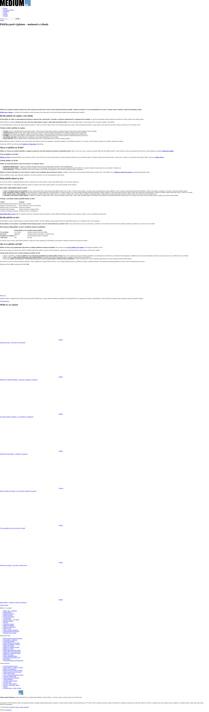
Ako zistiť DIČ (7, 682)
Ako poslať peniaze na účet (10, 666)
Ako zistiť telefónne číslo (9, 676)
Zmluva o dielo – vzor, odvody (11, 619)
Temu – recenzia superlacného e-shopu (13, 675)
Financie (5, 14)
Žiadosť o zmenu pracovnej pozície (12, 672)
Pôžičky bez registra (8, 654)
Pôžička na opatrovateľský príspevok (12, 638)
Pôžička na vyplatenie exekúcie (11, 647)
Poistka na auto (7, 628)
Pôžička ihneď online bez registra (11, 650)
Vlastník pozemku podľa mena (11, 678)
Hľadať (17, 18)
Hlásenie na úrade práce (9, 627)
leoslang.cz (9, 710)
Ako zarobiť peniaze (8, 624)
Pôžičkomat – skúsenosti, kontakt (11, 653)
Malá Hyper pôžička (167, 151)
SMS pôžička (6, 659)
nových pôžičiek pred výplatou (75, 247)
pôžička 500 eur (159, 157)
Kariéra (5, 13)
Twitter (2, 301)
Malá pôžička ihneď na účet (7, 214)
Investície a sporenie (8, 10)
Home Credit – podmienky (10, 610)
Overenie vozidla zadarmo (10, 683)
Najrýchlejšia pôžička (8, 641)
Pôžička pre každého (8, 625)
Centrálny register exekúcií (10, 680)
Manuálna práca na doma (9, 633)
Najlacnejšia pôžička (8, 645)
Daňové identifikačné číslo (10, 656)
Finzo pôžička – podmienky (10, 640)
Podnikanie (6, 11)
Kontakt (5, 686)
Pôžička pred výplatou (6, 112)
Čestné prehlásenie (8, 679)
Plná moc (5, 622)
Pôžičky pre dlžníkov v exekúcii (11, 644)
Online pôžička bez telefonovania (11, 651)
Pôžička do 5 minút (8, 648)
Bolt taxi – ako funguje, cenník (11, 685)
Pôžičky (5, 8)
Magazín (5, 16)
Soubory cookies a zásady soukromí (19, 707)
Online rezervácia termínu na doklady (13, 670)
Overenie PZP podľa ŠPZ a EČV (11, 657)
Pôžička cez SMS (7, 615)
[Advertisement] (104, 39)
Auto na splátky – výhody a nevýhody (13, 667)
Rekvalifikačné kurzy (8, 613)
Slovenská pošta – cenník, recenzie (12, 688)
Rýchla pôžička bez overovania (11, 643)
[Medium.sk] (15, 5)
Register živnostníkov (8, 616)
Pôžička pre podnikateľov (10, 669)
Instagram (6, 301)
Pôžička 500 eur (7, 612)
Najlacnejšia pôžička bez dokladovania (13, 660)
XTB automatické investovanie (11, 631)
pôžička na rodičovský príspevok (123, 172)
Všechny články (4, 605)
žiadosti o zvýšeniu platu (29, 144)
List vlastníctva (7, 618)
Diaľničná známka (8, 621)
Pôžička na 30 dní (5, 157)
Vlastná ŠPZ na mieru (9, 673)
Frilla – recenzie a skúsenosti (10, 630)
